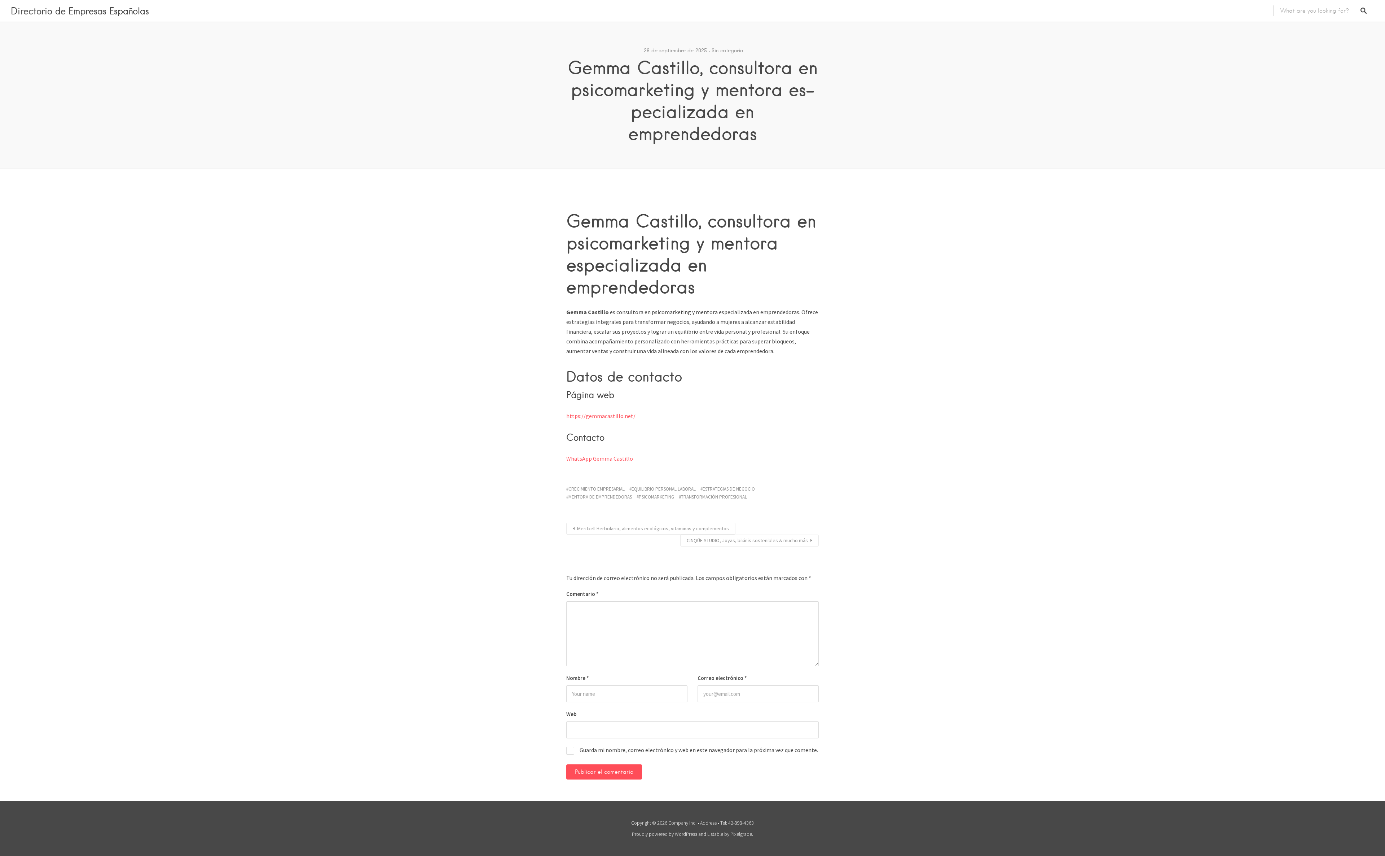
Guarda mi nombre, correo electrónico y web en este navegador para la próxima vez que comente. (699, 750)
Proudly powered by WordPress (664, 834)
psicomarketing (656, 497)
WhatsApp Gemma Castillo (599, 458)
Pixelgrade (741, 834)
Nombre (577, 678)
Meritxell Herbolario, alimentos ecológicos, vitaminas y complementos (653, 528)
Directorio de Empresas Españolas (80, 10)
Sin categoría (727, 50)
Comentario (582, 594)
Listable (715, 834)
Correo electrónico (722, 678)
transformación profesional (714, 497)
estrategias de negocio (729, 489)
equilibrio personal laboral (664, 489)
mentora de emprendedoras (600, 497)
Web (571, 714)
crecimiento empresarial (596, 489)
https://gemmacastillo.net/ (601, 416)
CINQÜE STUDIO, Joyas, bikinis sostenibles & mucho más (747, 540)
